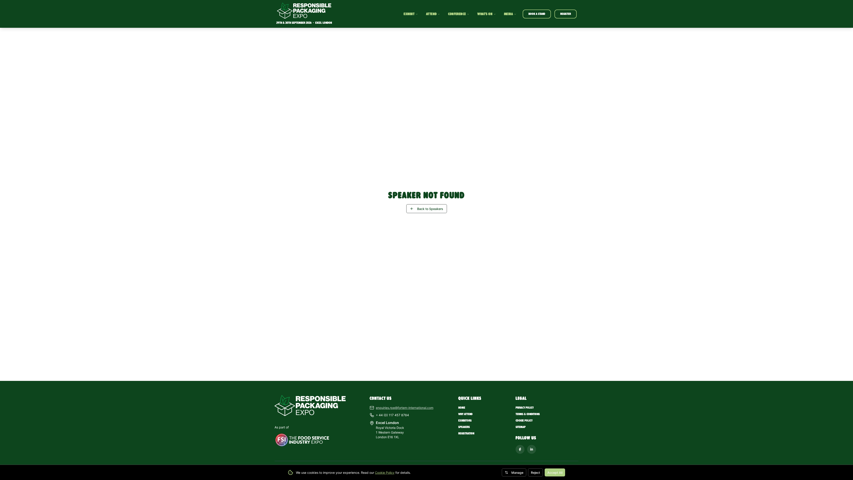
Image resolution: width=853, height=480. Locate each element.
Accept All (554, 472)
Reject (535, 472)
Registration (466, 433)
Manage (517, 472)
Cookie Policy (385, 472)
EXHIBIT (409, 14)
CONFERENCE (457, 14)
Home (461, 408)
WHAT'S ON (484, 14)
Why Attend (465, 414)
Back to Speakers (430, 209)
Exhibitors (465, 420)
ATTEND (431, 14)
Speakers (464, 427)
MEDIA (508, 14)
